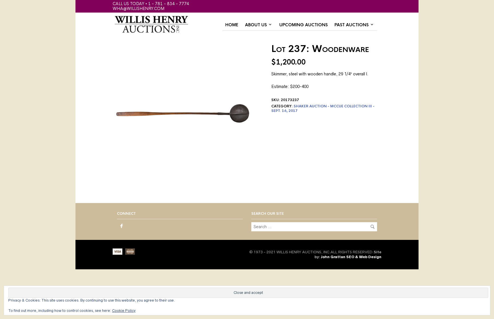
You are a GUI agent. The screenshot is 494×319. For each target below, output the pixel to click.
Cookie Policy (124, 310)
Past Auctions (351, 24)
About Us (256, 24)
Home (231, 24)
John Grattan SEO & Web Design (351, 257)
